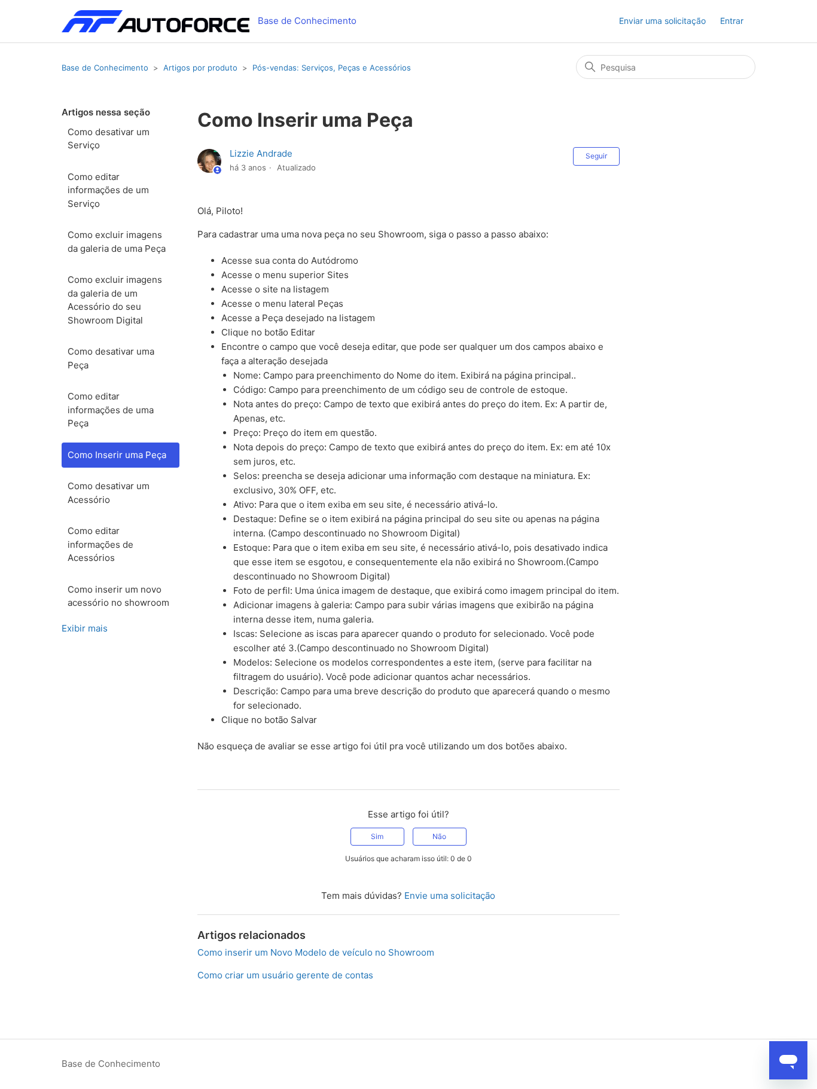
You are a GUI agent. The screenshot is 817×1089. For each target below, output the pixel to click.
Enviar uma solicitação (662, 21)
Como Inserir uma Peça (117, 454)
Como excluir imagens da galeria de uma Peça (117, 241)
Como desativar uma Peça (111, 358)
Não (439, 836)
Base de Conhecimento (105, 67)
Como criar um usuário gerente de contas (285, 975)
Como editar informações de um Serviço (108, 190)
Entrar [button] (731, 21)
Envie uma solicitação (449, 895)
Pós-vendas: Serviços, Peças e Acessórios (331, 67)
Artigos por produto (200, 67)
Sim (377, 836)
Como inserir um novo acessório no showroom (118, 596)
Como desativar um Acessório (109, 492)
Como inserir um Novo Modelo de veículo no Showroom (315, 952)
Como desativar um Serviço (109, 138)
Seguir (596, 155)
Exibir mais (85, 628)
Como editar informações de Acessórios (100, 544)
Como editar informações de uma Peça (111, 410)
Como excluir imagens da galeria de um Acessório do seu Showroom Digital (115, 300)
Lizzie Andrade (261, 153)
